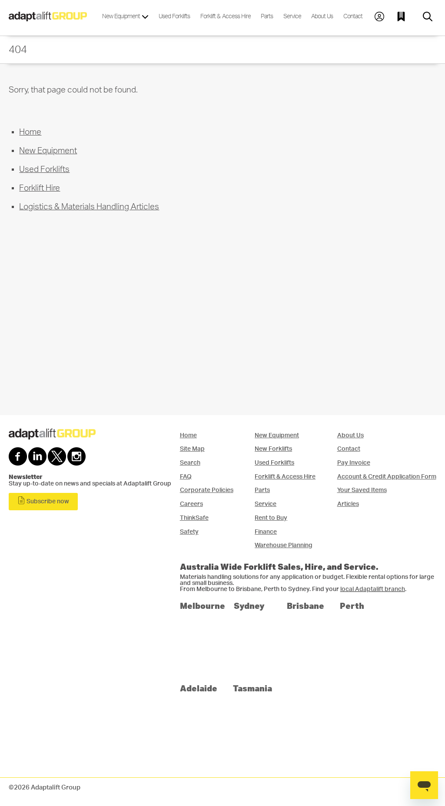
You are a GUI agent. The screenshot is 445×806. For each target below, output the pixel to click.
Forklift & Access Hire (225, 16)
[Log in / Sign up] (379, 16)
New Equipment (122, 16)
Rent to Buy (271, 518)
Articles (348, 504)
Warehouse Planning (283, 545)
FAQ (186, 476)
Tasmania (252, 688)
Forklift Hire (39, 188)
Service (292, 16)
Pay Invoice (353, 462)
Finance (266, 532)
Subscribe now (47, 502)
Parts (267, 16)
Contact (352, 16)
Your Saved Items (362, 490)
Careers (191, 504)
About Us (322, 16)
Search (190, 462)
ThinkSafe (194, 518)
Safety (189, 532)
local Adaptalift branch (372, 589)
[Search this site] (428, 16)
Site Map (192, 449)
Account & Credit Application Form (386, 476)
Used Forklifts (174, 16)
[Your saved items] (403, 16)
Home (30, 132)
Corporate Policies (206, 490)
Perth (352, 605)
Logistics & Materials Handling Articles (89, 207)
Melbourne (202, 605)
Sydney (249, 605)
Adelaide (198, 688)
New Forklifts (273, 449)
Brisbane (305, 605)
